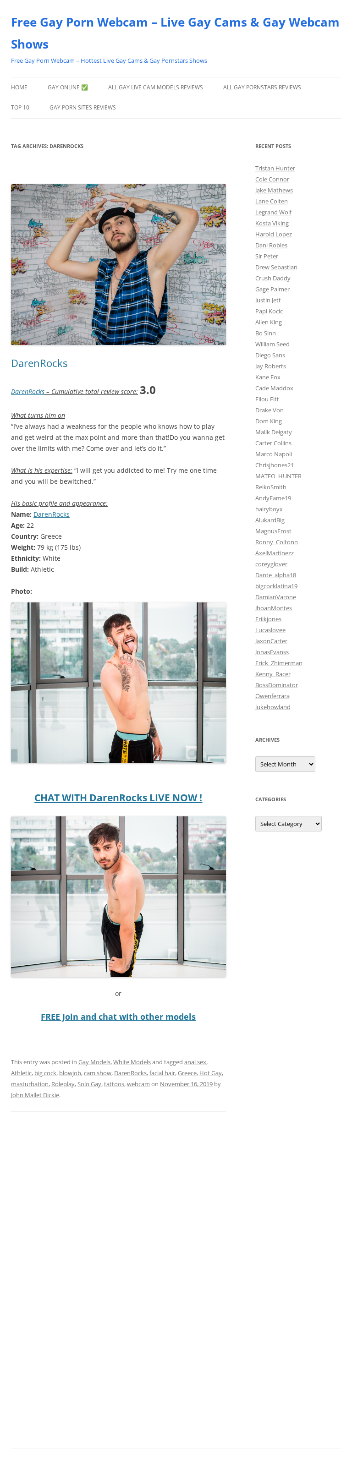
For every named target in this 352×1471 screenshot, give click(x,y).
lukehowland (273, 707)
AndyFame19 (273, 498)
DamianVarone (275, 597)
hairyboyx (269, 509)
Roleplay (63, 1084)
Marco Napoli (273, 454)
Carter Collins (273, 443)
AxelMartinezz (274, 553)
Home (19, 87)
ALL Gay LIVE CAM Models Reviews (155, 87)
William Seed (272, 344)
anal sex (195, 1062)
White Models (132, 1062)
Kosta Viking (272, 223)
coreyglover (271, 564)
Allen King (268, 322)
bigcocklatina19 (276, 586)
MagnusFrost (273, 531)
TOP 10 (20, 107)
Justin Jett (268, 300)
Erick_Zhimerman (278, 663)
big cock (45, 1073)
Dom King (268, 421)
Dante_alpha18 (275, 575)
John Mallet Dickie (35, 1095)
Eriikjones (268, 619)
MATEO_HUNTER (278, 476)
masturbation (30, 1084)
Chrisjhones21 (274, 465)
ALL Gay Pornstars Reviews (262, 87)
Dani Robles (271, 245)
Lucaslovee (270, 630)
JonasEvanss (272, 652)
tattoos (114, 1084)
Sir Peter (266, 256)
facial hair (162, 1073)
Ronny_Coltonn (276, 542)
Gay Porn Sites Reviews (83, 107)
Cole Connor (272, 179)
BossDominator (276, 685)
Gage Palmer (272, 289)
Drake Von (269, 410)
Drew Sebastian (276, 267)
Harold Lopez (273, 234)
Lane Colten (271, 201)
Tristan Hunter (275, 168)
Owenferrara (272, 696)
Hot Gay (210, 1073)
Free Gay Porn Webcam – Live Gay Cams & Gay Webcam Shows (175, 33)
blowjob (70, 1073)
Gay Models (94, 1062)
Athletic (21, 1073)
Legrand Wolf (273, 212)
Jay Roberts (270, 366)
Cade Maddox (274, 388)
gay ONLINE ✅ (68, 87)
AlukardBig (270, 520)
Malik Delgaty (273, 432)
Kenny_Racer (273, 674)
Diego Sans (270, 355)
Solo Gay (89, 1084)
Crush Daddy (273, 278)
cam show (97, 1073)
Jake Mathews (274, 190)
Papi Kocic (269, 311)
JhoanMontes (273, 608)
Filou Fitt (267, 399)
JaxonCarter (271, 641)
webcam (138, 1084)
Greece (187, 1073)
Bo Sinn (265, 333)
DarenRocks (39, 363)
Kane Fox (267, 377)
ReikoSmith (270, 487)
